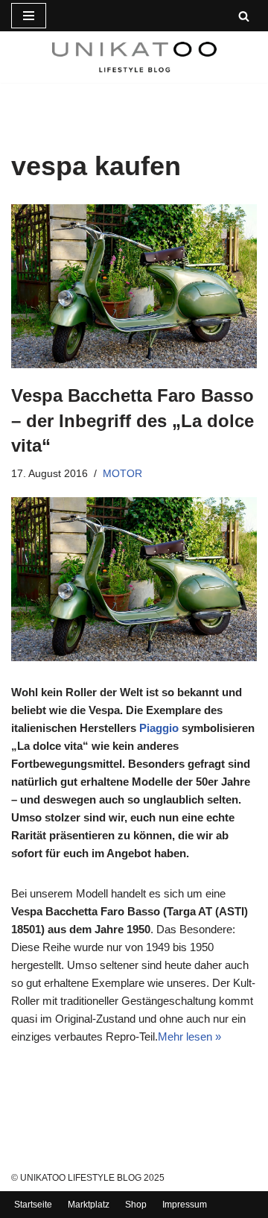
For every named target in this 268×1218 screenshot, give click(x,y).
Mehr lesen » (189, 1036)
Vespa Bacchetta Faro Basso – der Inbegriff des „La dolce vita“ (132, 420)
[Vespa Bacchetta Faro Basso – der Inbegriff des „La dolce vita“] (134, 286)
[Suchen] (243, 16)
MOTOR (122, 473)
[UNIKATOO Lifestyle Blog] (134, 57)
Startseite (33, 1204)
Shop (136, 1204)
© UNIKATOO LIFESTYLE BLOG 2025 (88, 1178)
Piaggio (159, 728)
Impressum (184, 1204)
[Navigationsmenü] (28, 15)
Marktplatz (88, 1204)
